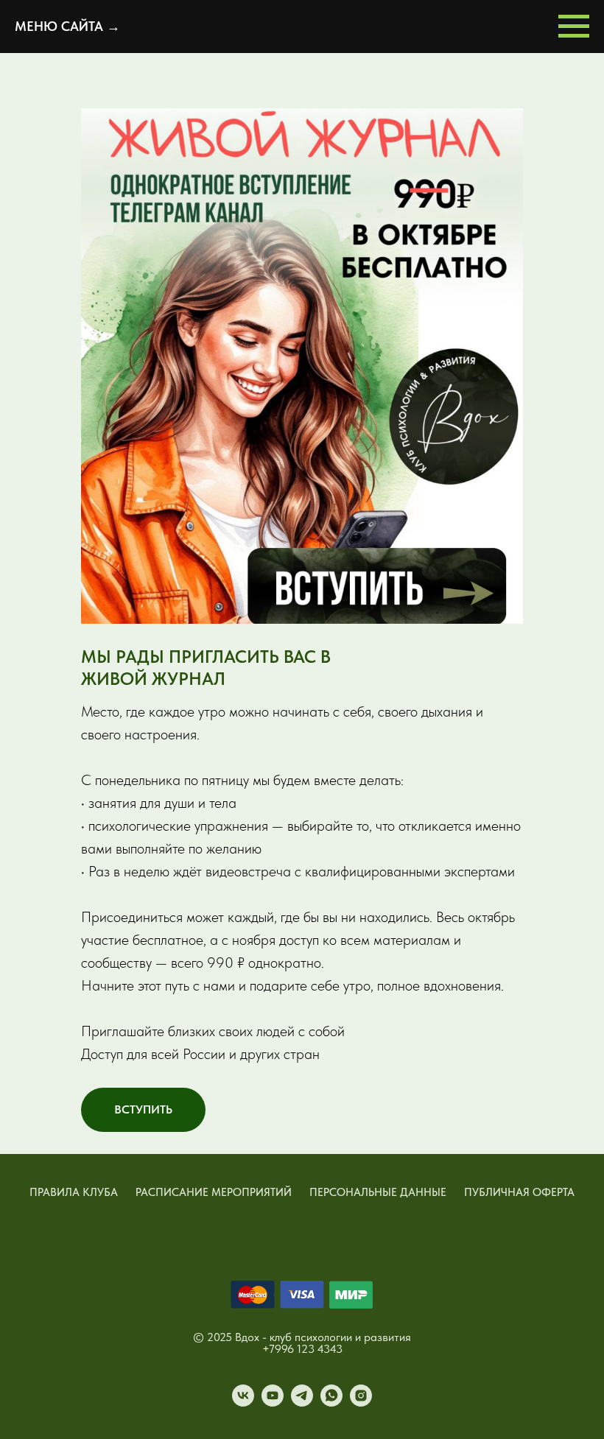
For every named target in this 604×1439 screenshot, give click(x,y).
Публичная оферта (519, 1192)
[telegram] (302, 1402)
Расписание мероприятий (214, 1192)
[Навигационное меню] (573, 26)
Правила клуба (73, 1192)
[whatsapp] (331, 1402)
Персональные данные (377, 1192)
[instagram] (361, 1402)
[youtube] (272, 1402)
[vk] (243, 1402)
